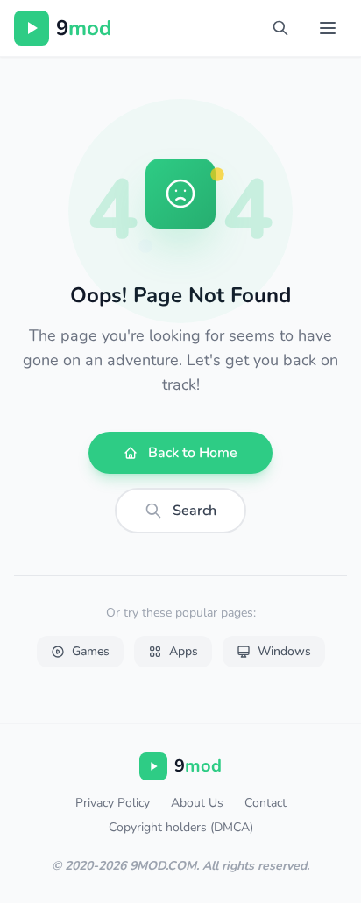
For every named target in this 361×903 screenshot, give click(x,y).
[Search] (280, 28)
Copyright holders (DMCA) (181, 827)
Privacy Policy (112, 802)
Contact (265, 802)
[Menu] (327, 28)
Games (91, 651)
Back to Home (192, 452)
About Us (197, 802)
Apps (183, 651)
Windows (284, 651)
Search (194, 510)
